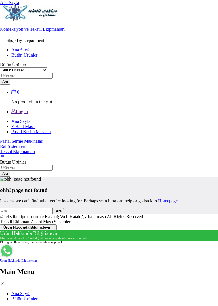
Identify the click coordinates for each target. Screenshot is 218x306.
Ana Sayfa (9, 2)
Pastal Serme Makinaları (21, 141)
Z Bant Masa (23, 126)
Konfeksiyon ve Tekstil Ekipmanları (32, 29)
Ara (5, 82)
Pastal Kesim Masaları (31, 131)
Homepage (168, 201)
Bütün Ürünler (24, 55)
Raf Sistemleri (12, 146)
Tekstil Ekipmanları (17, 151)
